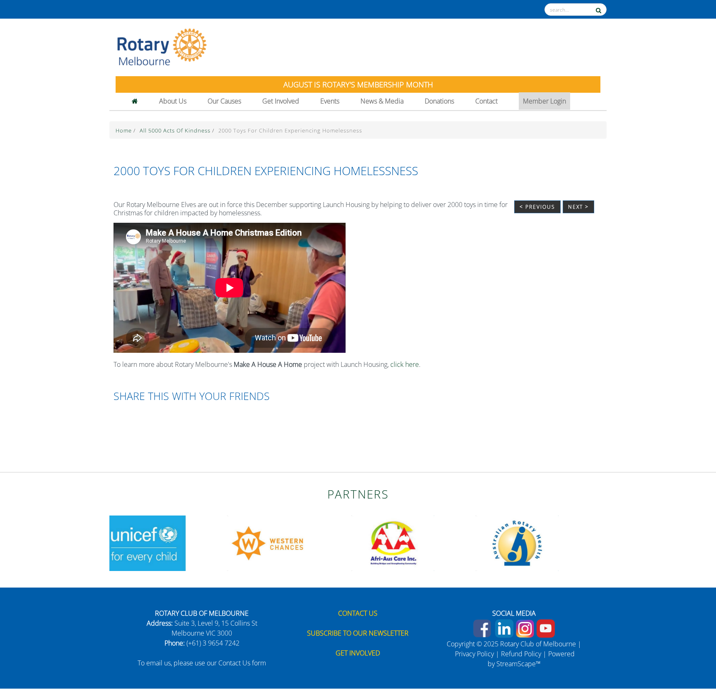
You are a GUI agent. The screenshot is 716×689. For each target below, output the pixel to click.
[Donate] (692, 654)
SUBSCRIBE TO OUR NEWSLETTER (358, 633)
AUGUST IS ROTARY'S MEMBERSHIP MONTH (358, 84)
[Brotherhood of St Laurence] (399, 542)
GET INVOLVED (358, 653)
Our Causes (224, 101)
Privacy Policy (474, 653)
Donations (439, 101)
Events (329, 101)
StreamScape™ (518, 663)
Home (124, 130)
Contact (486, 101)
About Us (172, 101)
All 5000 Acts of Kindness (176, 130)
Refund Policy (521, 653)
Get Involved (280, 101)
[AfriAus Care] (150, 542)
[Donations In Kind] (523, 542)
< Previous (537, 206)
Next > (578, 206)
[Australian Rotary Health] (275, 542)
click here (404, 364)
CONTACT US (357, 613)
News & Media (382, 101)
